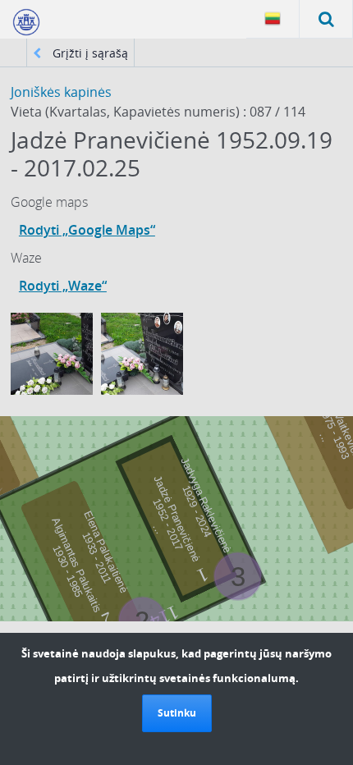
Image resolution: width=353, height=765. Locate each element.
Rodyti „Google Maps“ (87, 230)
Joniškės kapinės (61, 92)
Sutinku (177, 713)
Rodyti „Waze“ (63, 286)
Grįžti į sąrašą (88, 53)
